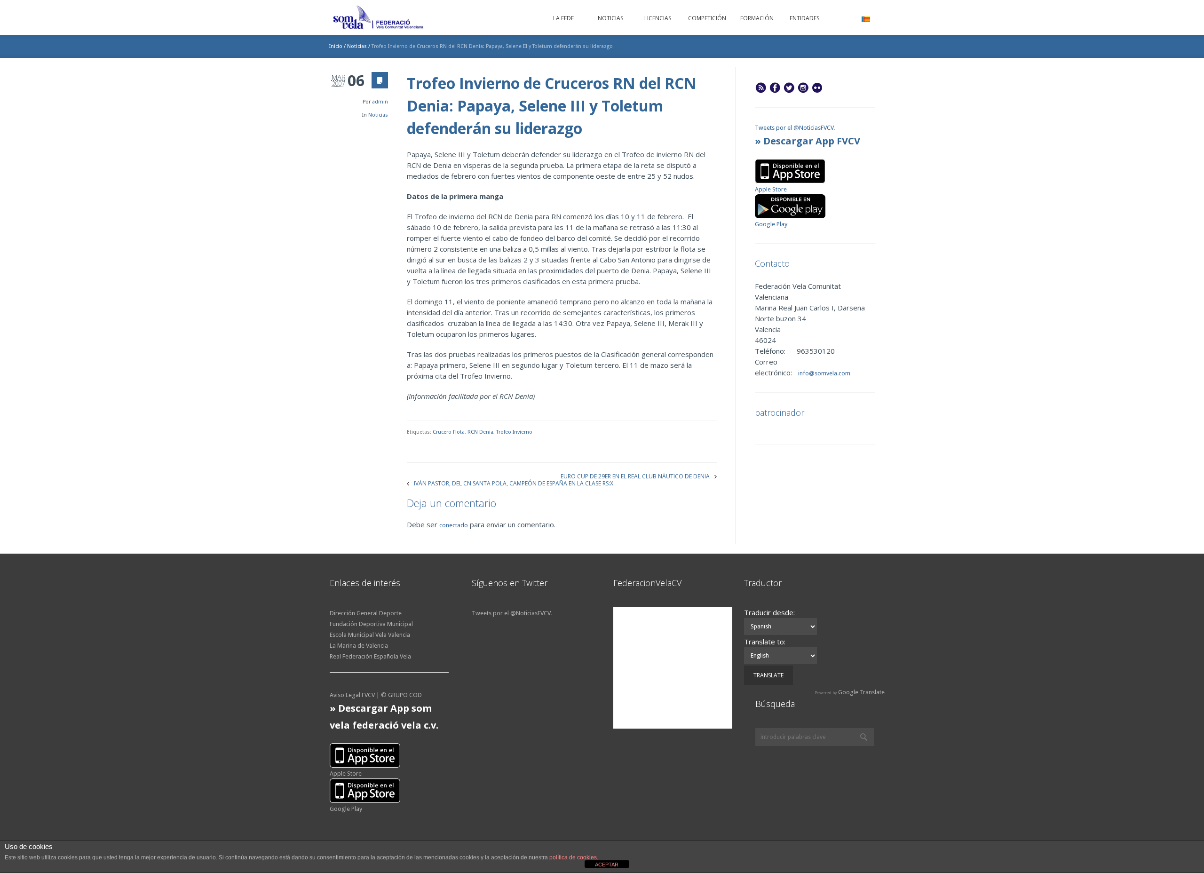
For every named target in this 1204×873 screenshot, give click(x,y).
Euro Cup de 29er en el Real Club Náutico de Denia (635, 475)
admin (380, 102)
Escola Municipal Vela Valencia (370, 634)
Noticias (357, 46)
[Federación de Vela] (379, 19)
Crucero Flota (449, 432)
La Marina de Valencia (359, 645)
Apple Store (771, 189)
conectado (453, 525)
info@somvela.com (823, 373)
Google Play (771, 224)
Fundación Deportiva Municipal (371, 623)
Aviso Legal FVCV (352, 694)
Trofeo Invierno (514, 432)
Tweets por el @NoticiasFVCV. (795, 127)
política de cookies (573, 857)
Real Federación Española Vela (370, 656)
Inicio (335, 46)
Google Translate (861, 692)
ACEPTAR (606, 864)
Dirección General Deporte (366, 613)
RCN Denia (480, 432)
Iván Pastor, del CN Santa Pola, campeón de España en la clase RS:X (513, 482)
